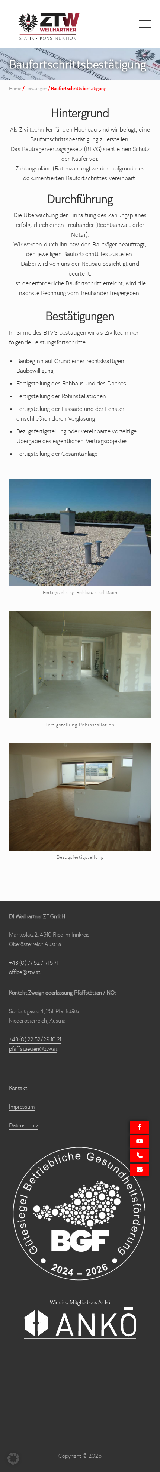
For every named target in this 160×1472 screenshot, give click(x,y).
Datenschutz (23, 1125)
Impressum (22, 1106)
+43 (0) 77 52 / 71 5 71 (33, 963)
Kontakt (18, 1088)
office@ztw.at (24, 972)
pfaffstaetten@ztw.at (33, 1048)
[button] (145, 24)
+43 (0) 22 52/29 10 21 (35, 1039)
